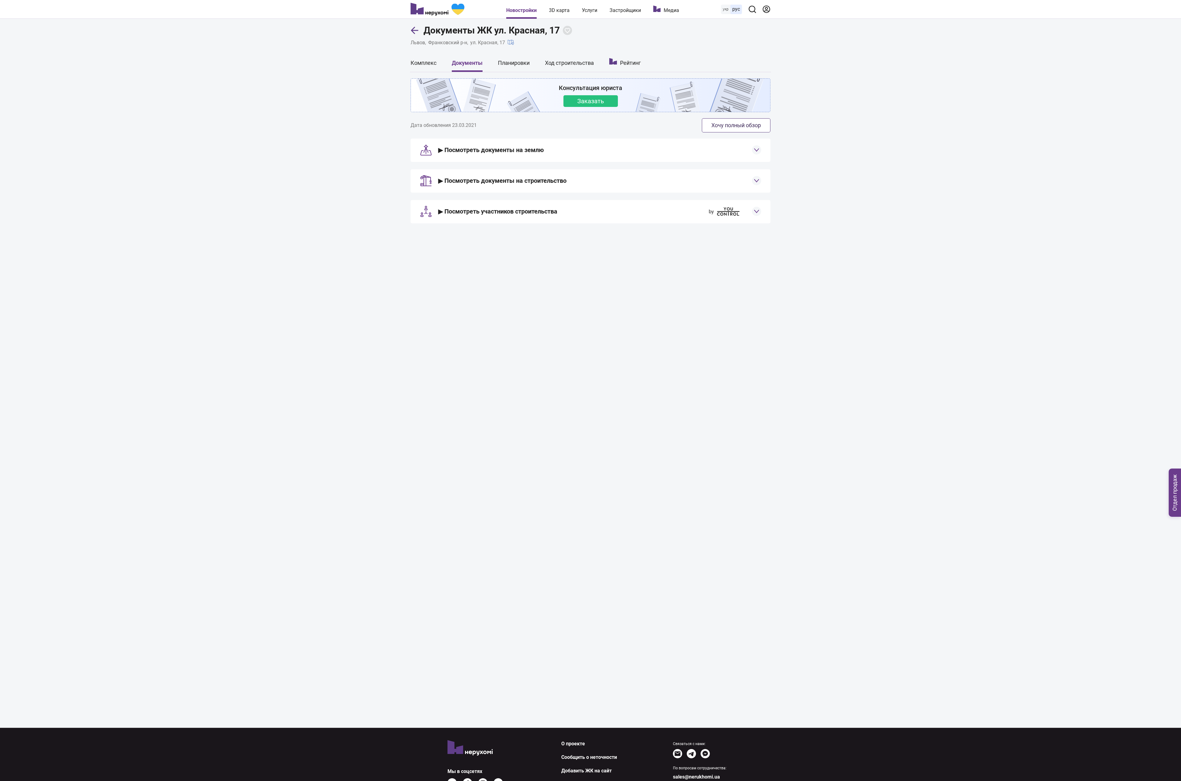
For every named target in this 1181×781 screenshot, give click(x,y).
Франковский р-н (447, 42)
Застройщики (625, 10)
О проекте (573, 744)
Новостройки (521, 10)
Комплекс (423, 63)
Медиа (671, 10)
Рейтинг (630, 63)
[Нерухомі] (437, 9)
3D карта (559, 10)
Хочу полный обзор (736, 125)
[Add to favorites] (567, 30)
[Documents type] (756, 150)
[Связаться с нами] (677, 753)
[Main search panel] (752, 9)
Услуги (589, 10)
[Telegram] (691, 753)
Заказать (590, 101)
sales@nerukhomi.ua (696, 777)
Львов (418, 42)
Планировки (514, 63)
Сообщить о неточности (589, 757)
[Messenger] (705, 753)
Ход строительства (569, 63)
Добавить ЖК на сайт (586, 771)
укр (726, 9)
